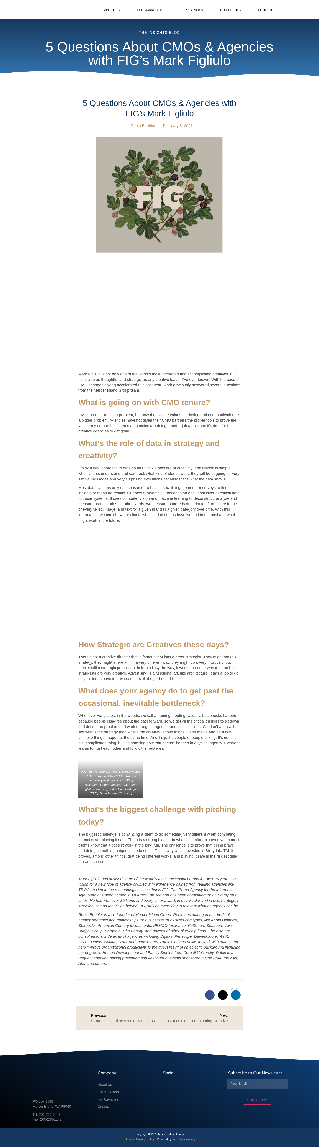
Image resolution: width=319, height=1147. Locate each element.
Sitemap (128, 1139)
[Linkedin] (179, 1086)
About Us (112, 10)
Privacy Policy (145, 1139)
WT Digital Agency (184, 1139)
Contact (265, 10)
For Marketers (150, 10)
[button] (283, 9)
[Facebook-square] (166, 1086)
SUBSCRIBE (257, 1100)
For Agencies (191, 10)
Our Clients (230, 10)
